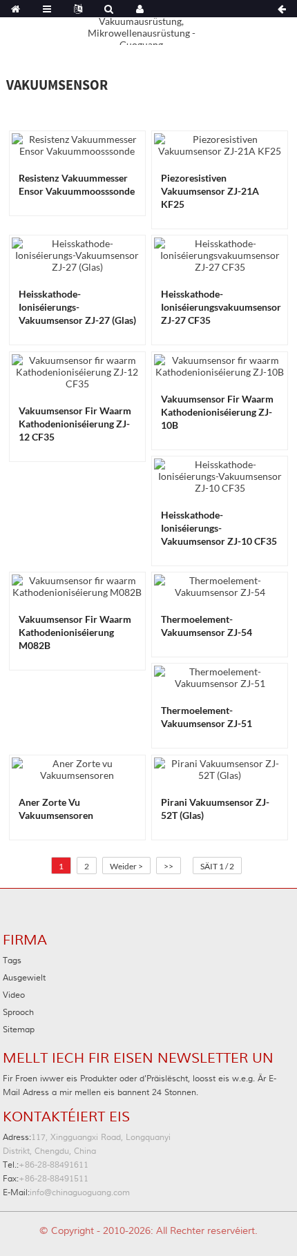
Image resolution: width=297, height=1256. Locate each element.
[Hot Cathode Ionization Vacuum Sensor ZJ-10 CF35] (219, 475)
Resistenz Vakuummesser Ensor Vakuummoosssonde (77, 184)
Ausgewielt (24, 978)
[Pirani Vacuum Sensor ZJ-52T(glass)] (219, 767)
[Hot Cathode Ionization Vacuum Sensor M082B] (77, 585)
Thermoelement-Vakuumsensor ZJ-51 (206, 716)
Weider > (126, 866)
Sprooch (18, 1012)
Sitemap (19, 1030)
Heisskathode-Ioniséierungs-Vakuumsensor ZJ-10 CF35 (219, 528)
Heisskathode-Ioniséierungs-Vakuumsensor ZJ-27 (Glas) (77, 307)
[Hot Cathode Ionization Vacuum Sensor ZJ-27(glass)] (77, 254)
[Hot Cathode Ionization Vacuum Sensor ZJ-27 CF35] (219, 254)
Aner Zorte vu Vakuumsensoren (56, 808)
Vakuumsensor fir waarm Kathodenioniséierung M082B (75, 632)
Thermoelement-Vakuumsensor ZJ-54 (206, 625)
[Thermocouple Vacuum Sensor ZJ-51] (219, 676)
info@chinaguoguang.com (66, 1193)
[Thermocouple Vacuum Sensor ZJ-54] (219, 585)
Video (14, 995)
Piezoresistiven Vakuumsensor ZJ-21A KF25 (210, 191)
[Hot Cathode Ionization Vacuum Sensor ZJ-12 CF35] (77, 370)
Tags (12, 961)
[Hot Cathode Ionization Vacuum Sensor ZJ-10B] (219, 364)
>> (168, 866)
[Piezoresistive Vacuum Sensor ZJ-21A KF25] (219, 144)
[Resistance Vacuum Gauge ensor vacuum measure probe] (77, 144)
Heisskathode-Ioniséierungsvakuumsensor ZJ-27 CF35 (221, 307)
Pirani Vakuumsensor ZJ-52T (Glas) (215, 808)
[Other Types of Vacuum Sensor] (77, 767)
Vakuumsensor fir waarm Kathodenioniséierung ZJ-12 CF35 (75, 424)
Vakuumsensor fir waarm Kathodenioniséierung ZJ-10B (217, 412)
